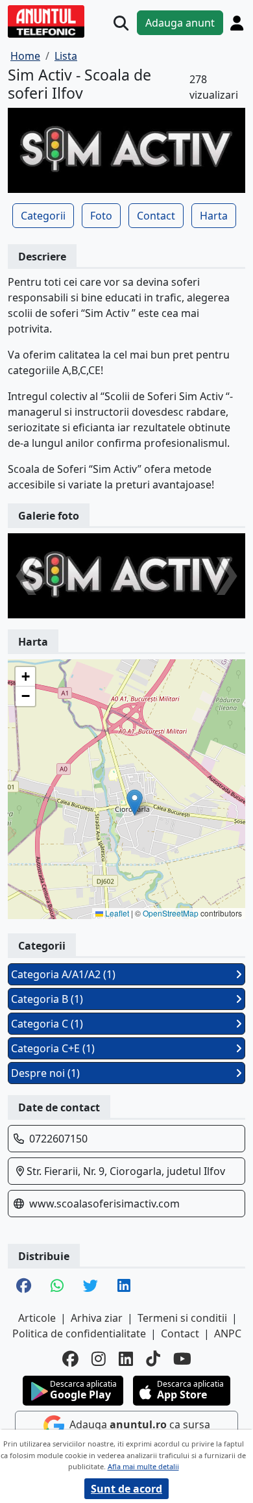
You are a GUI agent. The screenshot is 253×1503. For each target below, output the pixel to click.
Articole (37, 1318)
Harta (214, 215)
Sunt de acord (126, 1489)
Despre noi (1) (45, 1073)
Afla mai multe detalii (143, 1466)
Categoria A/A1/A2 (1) (63, 974)
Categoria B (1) (47, 999)
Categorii (43, 215)
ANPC (227, 1333)
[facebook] (70, 1358)
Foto (101, 215)
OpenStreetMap (171, 912)
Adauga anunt (180, 23)
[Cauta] (121, 23)
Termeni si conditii (182, 1318)
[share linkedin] (124, 1287)
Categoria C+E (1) (53, 1048)
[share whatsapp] (57, 1287)
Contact (156, 215)
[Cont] (236, 22)
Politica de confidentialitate (79, 1333)
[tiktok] (153, 1358)
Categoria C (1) (47, 1024)
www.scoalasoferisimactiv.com (104, 1203)
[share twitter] (90, 1287)
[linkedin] (126, 1358)
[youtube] (182, 1358)
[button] (134, 802)
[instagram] (98, 1358)
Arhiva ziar (97, 1318)
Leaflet (116, 912)
